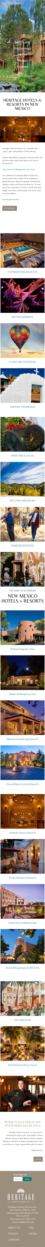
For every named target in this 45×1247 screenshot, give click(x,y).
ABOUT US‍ (14, 1227)
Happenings (22, 48)
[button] (4, 129)
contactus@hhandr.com (23, 1221)
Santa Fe (11, 169)
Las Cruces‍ (31, 169)
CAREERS (14, 1239)
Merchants (22, 42)
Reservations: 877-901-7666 (22, 1218)
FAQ (31, 1227)
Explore (22, 66)
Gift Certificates (9, 208)
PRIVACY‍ (13, 1233)
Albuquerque (20, 169)
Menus (22, 60)
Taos (4, 169)
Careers (38, 1159)
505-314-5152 (22, 1215)
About (22, 54)
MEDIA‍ (33, 1233)
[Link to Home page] (12, 3)
